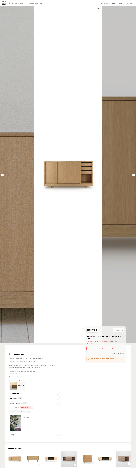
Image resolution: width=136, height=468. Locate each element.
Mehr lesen (12, 377)
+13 (39, 465)
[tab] (11, 407)
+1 (75, 465)
